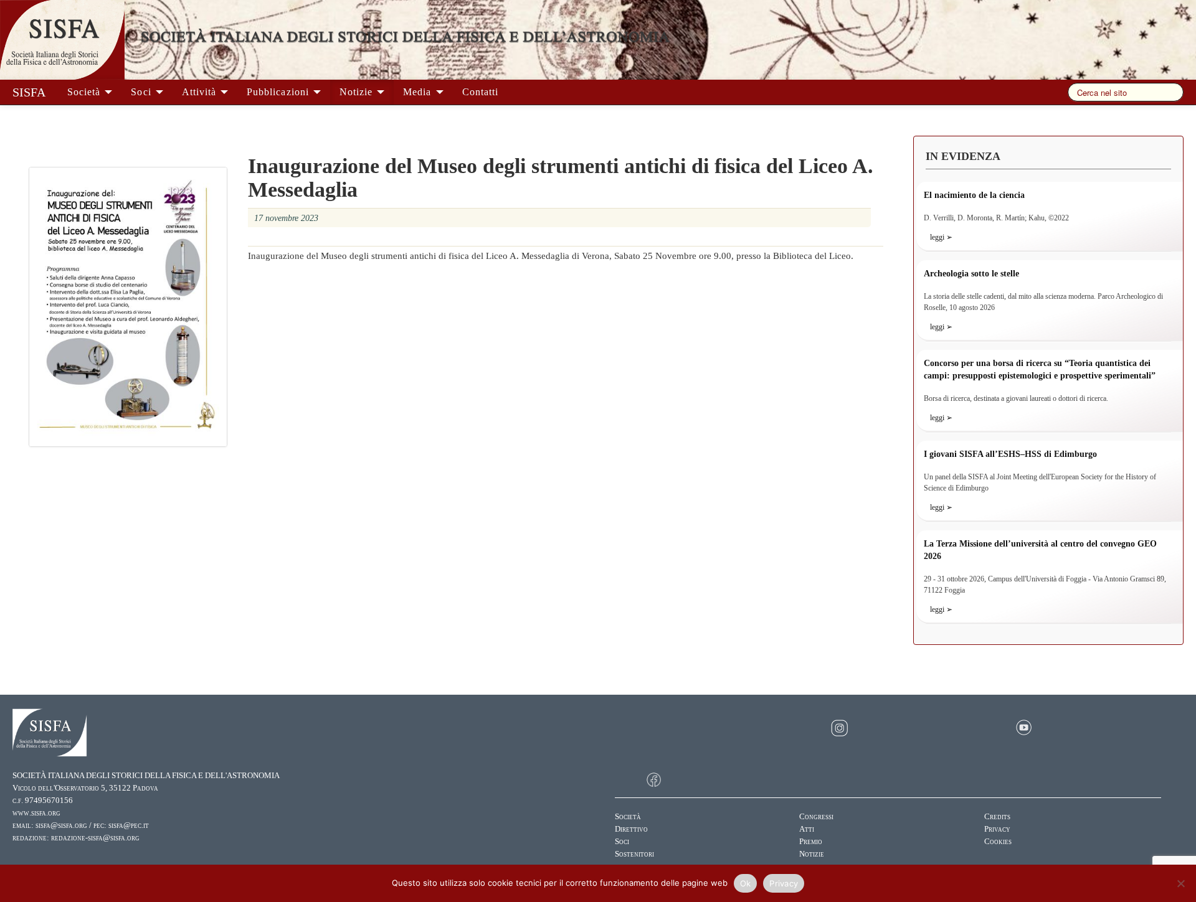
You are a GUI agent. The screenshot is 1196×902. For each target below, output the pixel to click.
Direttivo (631, 829)
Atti (806, 829)
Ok (745, 883)
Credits (997, 816)
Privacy (997, 829)
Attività (200, 92)
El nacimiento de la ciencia (974, 195)
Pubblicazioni (279, 92)
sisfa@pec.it (128, 825)
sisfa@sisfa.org (61, 825)
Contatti (480, 92)
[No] (1180, 883)
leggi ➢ (941, 237)
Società (85, 92)
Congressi (816, 816)
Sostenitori (634, 854)
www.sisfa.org (36, 813)
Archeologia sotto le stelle (971, 273)
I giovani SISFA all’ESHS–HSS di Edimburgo (1010, 454)
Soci (142, 92)
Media (418, 92)
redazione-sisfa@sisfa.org (95, 838)
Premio (810, 841)
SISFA (28, 92)
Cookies (998, 841)
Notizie (357, 92)
